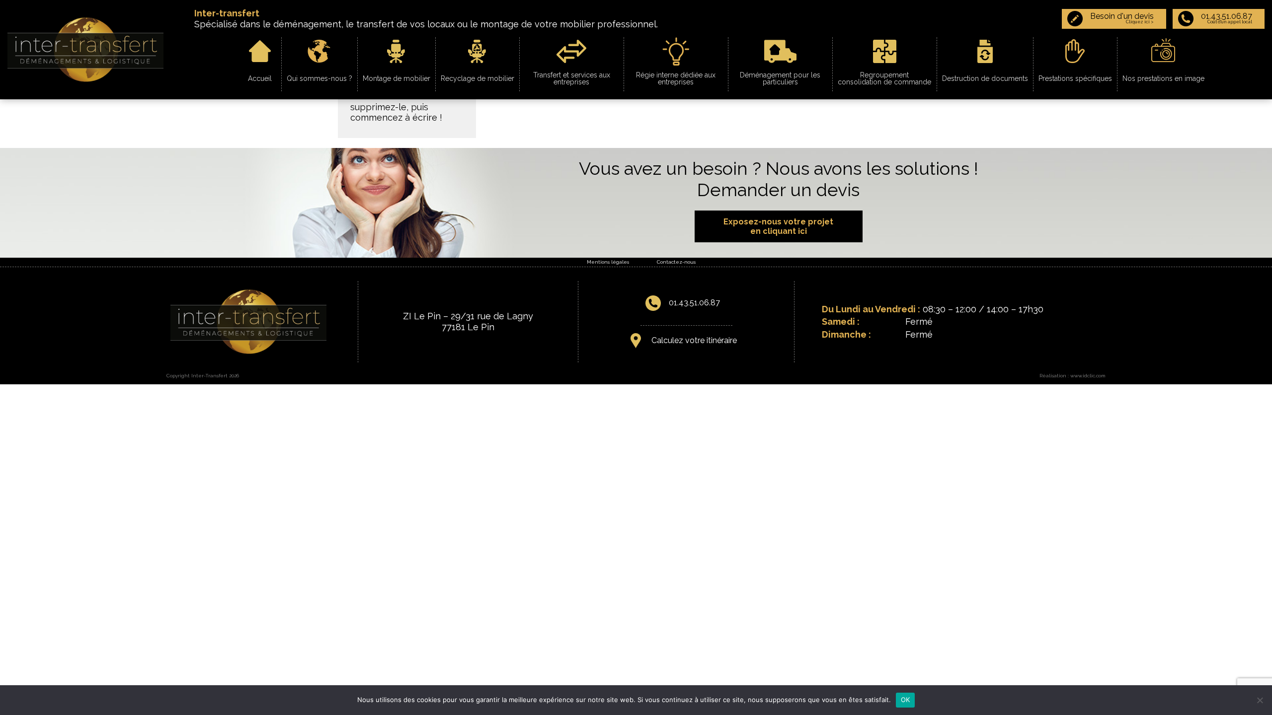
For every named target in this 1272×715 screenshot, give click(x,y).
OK (905, 700)
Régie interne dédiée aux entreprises (676, 78)
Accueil (260, 78)
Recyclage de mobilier (477, 78)
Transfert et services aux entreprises (571, 78)
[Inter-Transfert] (85, 49)
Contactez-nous (676, 262)
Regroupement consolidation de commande (884, 78)
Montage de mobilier (396, 78)
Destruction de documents (985, 78)
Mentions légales (608, 262)
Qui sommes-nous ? (319, 78)
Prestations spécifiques (1075, 78)
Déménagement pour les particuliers (780, 78)
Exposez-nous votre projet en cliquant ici (778, 226)
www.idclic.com (1088, 375)
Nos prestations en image (1163, 78)
